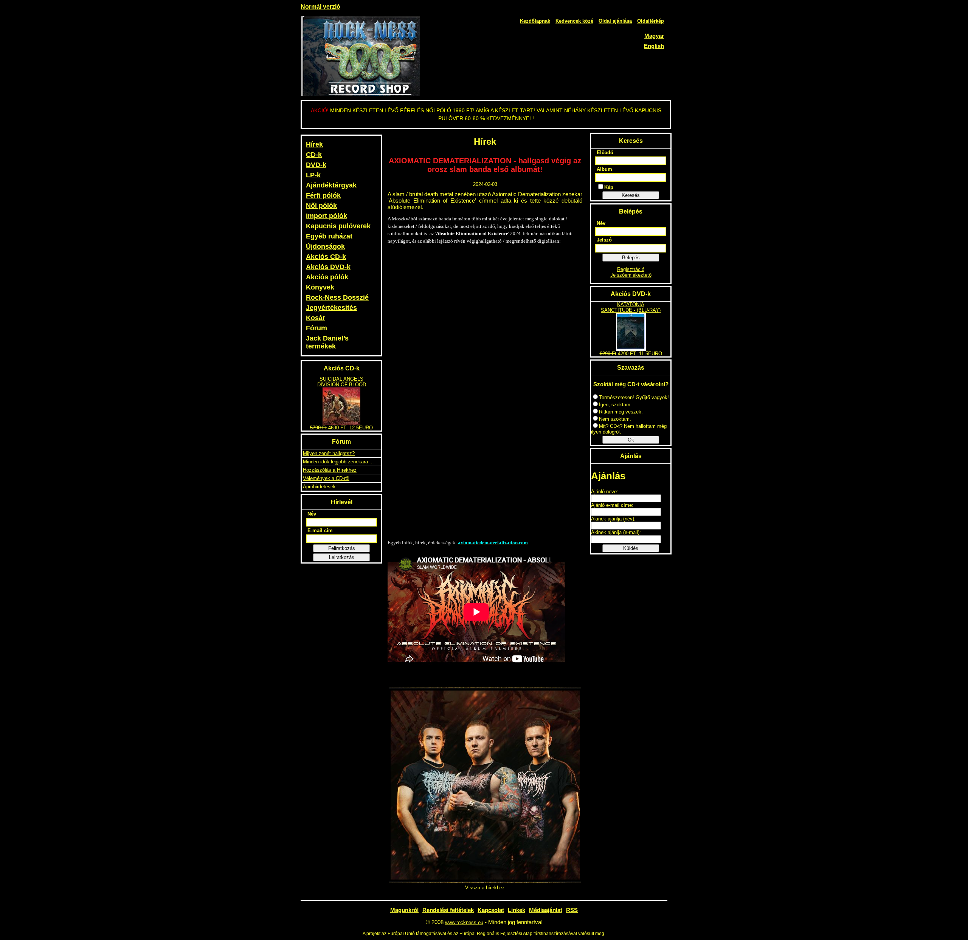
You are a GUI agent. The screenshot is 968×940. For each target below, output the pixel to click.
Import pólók (326, 216)
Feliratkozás (341, 548)
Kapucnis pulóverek (338, 226)
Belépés (631, 257)
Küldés (630, 548)
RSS (572, 910)
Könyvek (320, 287)
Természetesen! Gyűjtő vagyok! (634, 397)
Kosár (315, 318)
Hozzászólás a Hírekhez (330, 470)
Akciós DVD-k (328, 267)
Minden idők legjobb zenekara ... (338, 462)
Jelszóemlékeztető (631, 275)
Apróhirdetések (319, 486)
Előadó (605, 152)
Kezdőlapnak (535, 21)
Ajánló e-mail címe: (612, 505)
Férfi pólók (323, 195)
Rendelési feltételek (448, 910)
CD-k (314, 154)
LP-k (313, 175)
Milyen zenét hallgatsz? (329, 453)
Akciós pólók (327, 277)
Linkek (516, 910)
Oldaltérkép (650, 21)
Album (604, 169)
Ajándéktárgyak (331, 185)
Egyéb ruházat (329, 236)
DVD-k (316, 165)
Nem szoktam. (615, 419)
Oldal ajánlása (615, 21)
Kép (608, 187)
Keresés (631, 195)
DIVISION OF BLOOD (341, 384)
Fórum (316, 328)
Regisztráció (630, 269)
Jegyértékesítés (331, 307)
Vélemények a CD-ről (326, 478)
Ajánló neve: (604, 491)
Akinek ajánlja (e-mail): (616, 532)
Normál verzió (320, 6)
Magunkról (404, 910)
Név (311, 514)
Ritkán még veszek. (621, 412)
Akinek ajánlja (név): (613, 519)
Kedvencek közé (574, 21)
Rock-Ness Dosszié (337, 297)
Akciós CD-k (326, 256)
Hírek (314, 144)
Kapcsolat (491, 910)
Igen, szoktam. (615, 404)
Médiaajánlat (545, 910)
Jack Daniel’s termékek (327, 342)
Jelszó (604, 240)
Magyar (654, 36)
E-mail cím (320, 530)
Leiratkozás (341, 557)
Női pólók (321, 205)
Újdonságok (325, 246)
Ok (631, 440)
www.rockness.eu (464, 922)
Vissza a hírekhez (485, 887)
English (654, 46)
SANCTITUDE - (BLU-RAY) (631, 310)
